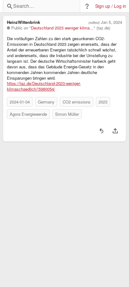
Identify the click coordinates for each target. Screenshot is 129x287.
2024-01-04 (20, 102)
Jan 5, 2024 (111, 22)
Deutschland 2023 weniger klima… (62, 28)
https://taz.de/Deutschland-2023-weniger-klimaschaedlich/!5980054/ (44, 86)
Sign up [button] (102, 6)
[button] (87, 6)
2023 (103, 102)
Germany (46, 102)
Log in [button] (120, 6)
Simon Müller (67, 114)
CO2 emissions (76, 102)
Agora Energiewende (28, 114)
